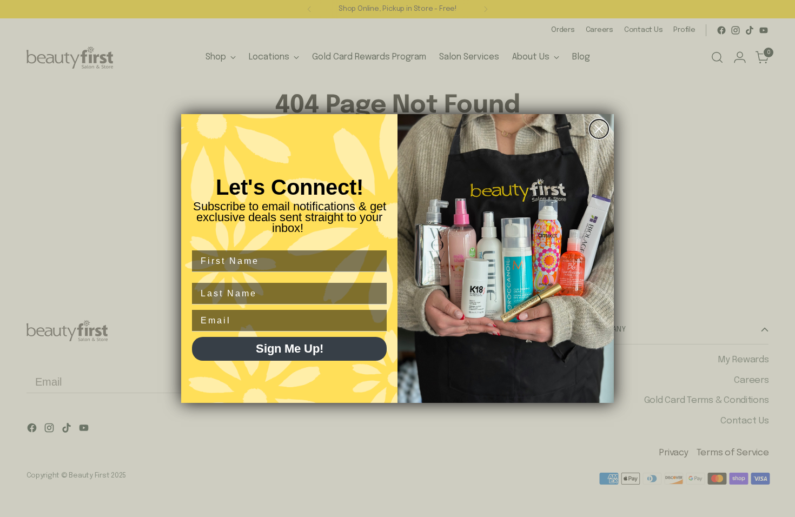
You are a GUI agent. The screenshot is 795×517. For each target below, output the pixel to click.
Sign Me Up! (289, 348)
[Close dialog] (598, 129)
